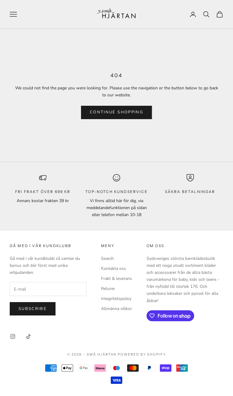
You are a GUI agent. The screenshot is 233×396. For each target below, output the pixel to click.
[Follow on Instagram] (13, 336)
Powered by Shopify (142, 354)
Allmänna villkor (116, 309)
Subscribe (33, 309)
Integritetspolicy (116, 298)
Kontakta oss (113, 268)
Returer (108, 288)
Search (107, 258)
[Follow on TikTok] (28, 336)
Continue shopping (116, 112)
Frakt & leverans (116, 278)
